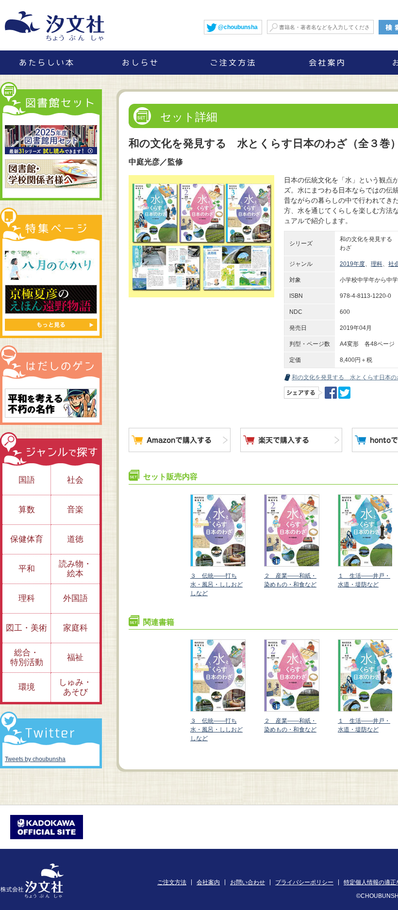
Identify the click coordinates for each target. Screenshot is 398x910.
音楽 (75, 509)
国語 (26, 480)
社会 (75, 480)
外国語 (75, 598)
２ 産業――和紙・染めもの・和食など (290, 580)
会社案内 (208, 882)
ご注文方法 (171, 882)
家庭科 (75, 628)
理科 (376, 263)
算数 (26, 509)
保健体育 (26, 539)
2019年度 (352, 263)
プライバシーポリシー (304, 882)
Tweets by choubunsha (35, 759)
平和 (26, 568)
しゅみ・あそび (75, 687)
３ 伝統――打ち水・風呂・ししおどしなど (216, 584)
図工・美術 (26, 628)
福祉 (75, 657)
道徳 (75, 539)
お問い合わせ (247, 882)
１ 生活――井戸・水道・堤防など (364, 580)
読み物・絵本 (75, 568)
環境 (26, 687)
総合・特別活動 (26, 657)
